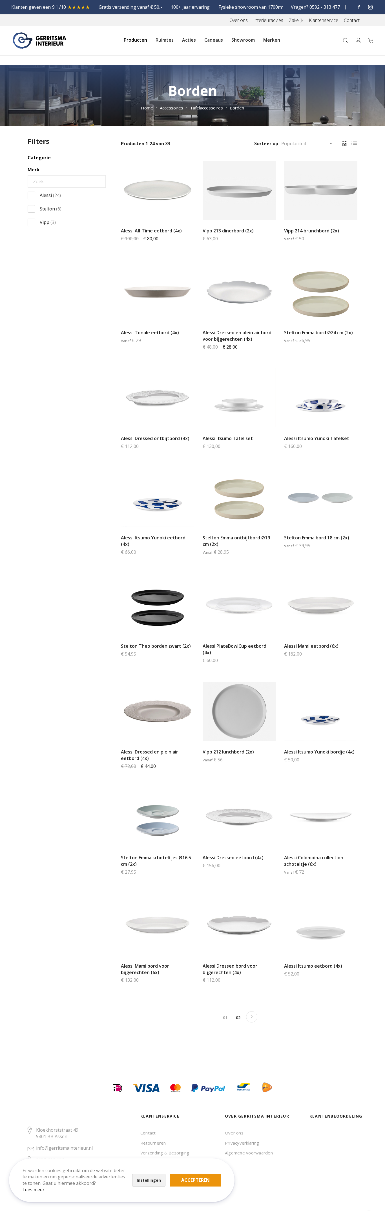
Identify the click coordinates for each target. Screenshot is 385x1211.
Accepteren (195, 1180)
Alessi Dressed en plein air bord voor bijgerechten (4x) (237, 335)
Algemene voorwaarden (249, 1153)
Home (147, 108)
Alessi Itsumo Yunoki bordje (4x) (319, 752)
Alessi (50, 195)
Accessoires (171, 108)
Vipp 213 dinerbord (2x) (228, 231)
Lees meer (34, 1190)
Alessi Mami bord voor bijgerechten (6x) (145, 969)
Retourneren (153, 1143)
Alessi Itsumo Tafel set (228, 438)
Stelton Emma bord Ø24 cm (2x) (318, 332)
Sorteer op (266, 143)
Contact (148, 1133)
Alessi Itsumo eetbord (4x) (313, 966)
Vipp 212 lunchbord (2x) (228, 752)
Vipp (48, 222)
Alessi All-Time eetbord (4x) (151, 231)
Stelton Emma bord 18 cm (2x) (316, 538)
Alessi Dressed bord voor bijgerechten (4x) (230, 969)
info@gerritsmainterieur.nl (64, 1148)
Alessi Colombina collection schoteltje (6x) (313, 861)
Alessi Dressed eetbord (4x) (233, 858)
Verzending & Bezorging (164, 1153)
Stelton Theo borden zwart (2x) (156, 646)
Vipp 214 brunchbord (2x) (311, 231)
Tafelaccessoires (206, 108)
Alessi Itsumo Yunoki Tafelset (316, 438)
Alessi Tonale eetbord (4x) (150, 332)
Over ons (234, 1133)
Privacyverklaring (242, 1143)
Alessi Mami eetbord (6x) (311, 646)
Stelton (50, 209)
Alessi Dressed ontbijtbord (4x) (155, 438)
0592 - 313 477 (324, 7)
